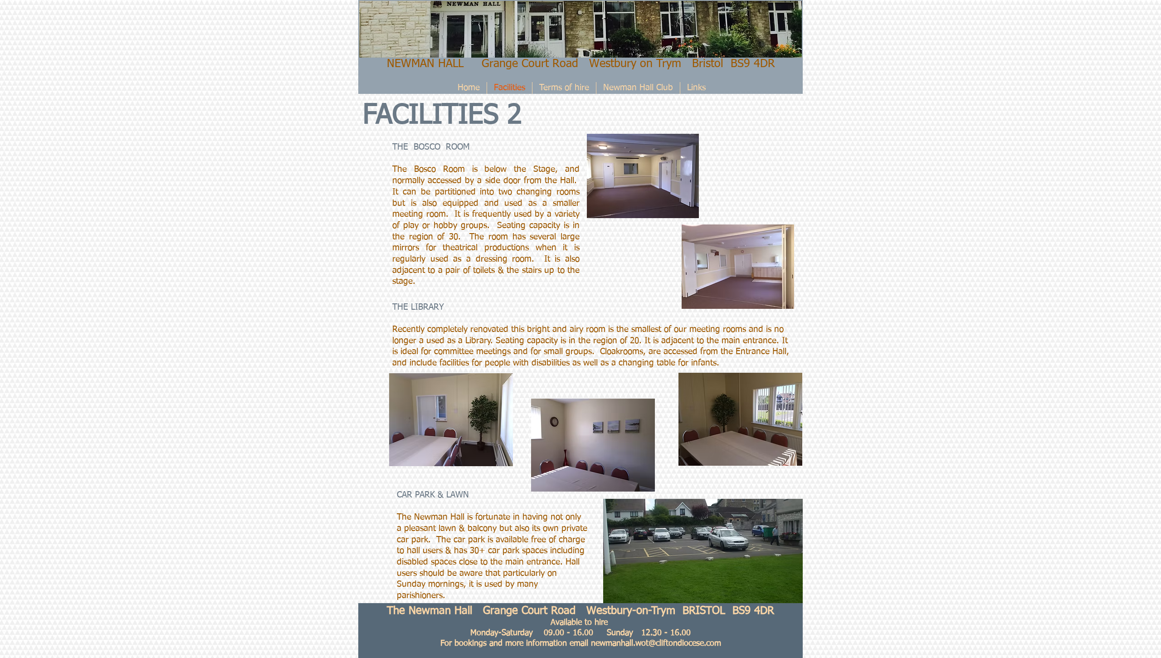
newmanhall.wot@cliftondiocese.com (656, 643)
